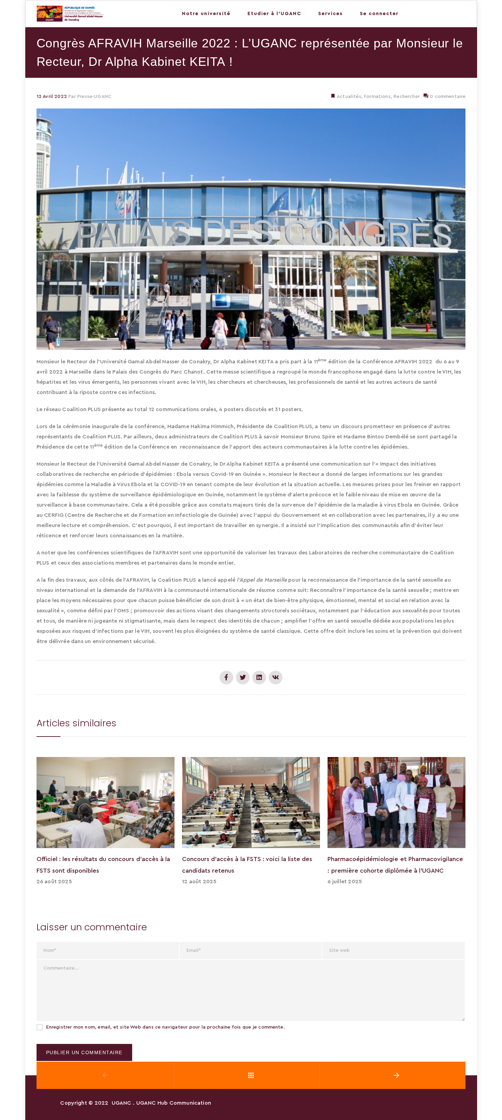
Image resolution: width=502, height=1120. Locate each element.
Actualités (348, 96)
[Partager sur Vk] (275, 677)
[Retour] (251, 1075)
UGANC (121, 1103)
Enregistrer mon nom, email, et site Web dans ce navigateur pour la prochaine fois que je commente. (165, 1027)
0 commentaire (447, 96)
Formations (377, 96)
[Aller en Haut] (489, 1104)
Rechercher (406, 96)
